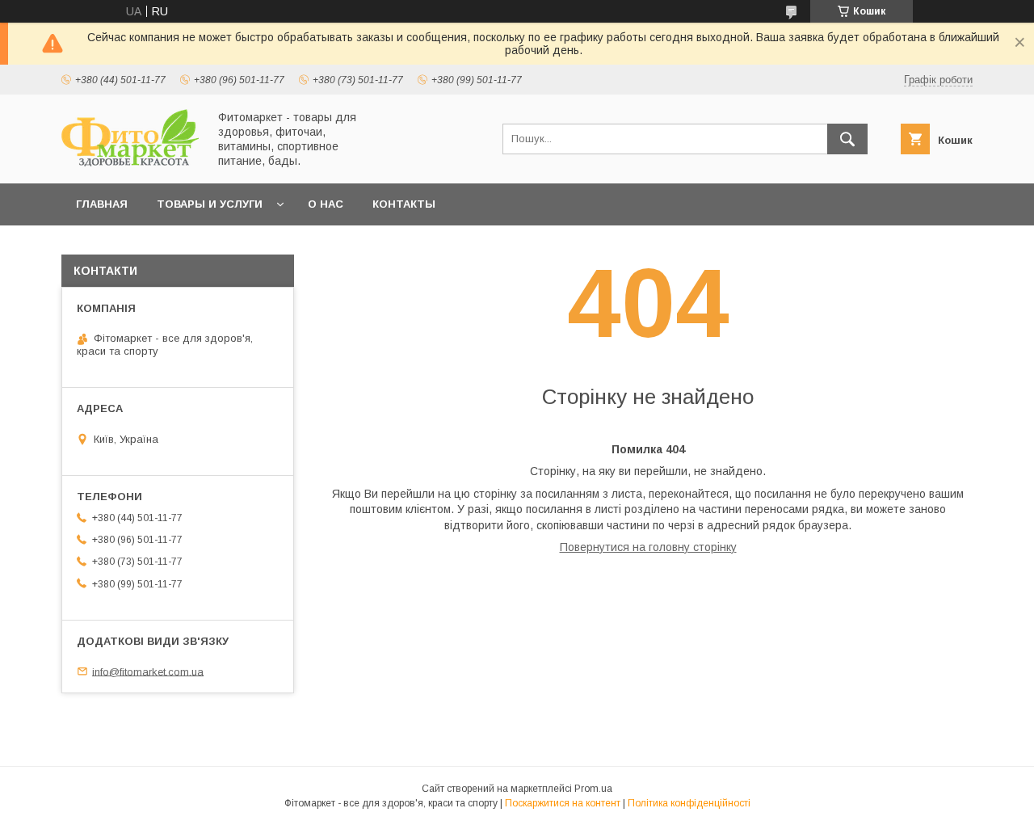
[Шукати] (847, 139)
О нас (325, 204)
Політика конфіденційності (689, 803)
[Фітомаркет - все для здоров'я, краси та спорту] (130, 162)
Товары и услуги (210, 204)
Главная (102, 204)
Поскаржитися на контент (562, 803)
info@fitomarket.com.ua (148, 671)
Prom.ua (593, 788)
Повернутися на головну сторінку (648, 547)
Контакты (403, 204)
